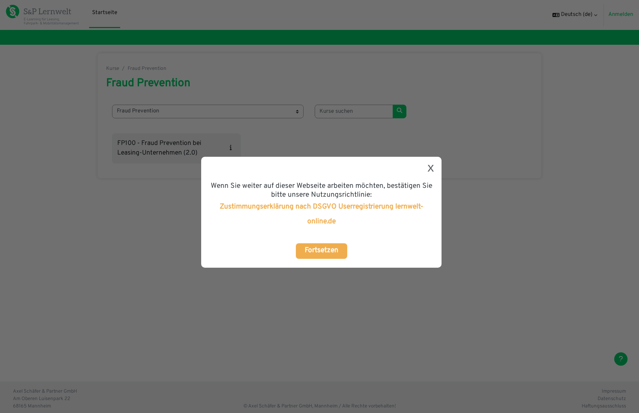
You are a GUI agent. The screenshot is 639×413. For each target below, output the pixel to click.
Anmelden (620, 14)
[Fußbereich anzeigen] (621, 359)
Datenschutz (612, 399)
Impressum (614, 391)
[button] (575, 15)
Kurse (112, 68)
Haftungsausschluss (604, 406)
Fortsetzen (321, 250)
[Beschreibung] (232, 148)
